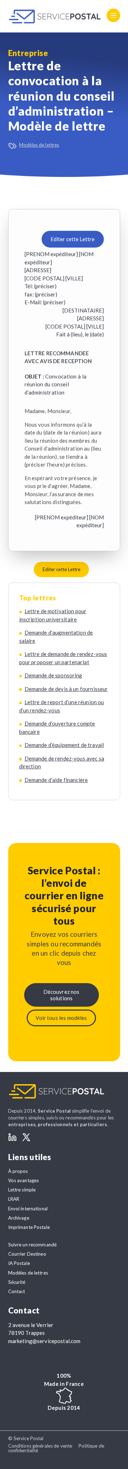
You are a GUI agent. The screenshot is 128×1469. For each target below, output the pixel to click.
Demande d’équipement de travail (64, 745)
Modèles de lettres (39, 145)
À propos (18, 1171)
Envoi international (28, 1208)
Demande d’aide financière (56, 780)
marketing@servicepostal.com (44, 1341)
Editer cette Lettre (72, 239)
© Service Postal (26, 1438)
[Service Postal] (55, 16)
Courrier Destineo (27, 1254)
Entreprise (28, 53)
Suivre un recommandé (32, 1244)
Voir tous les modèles (61, 1018)
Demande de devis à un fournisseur (66, 689)
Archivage (18, 1218)
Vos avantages (23, 1180)
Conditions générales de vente (40, 1446)
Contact (16, 1291)
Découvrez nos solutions (61, 995)
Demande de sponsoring (53, 675)
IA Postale (19, 1263)
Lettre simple (22, 1190)
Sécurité (17, 1282)
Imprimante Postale (29, 1227)
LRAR (14, 1199)
